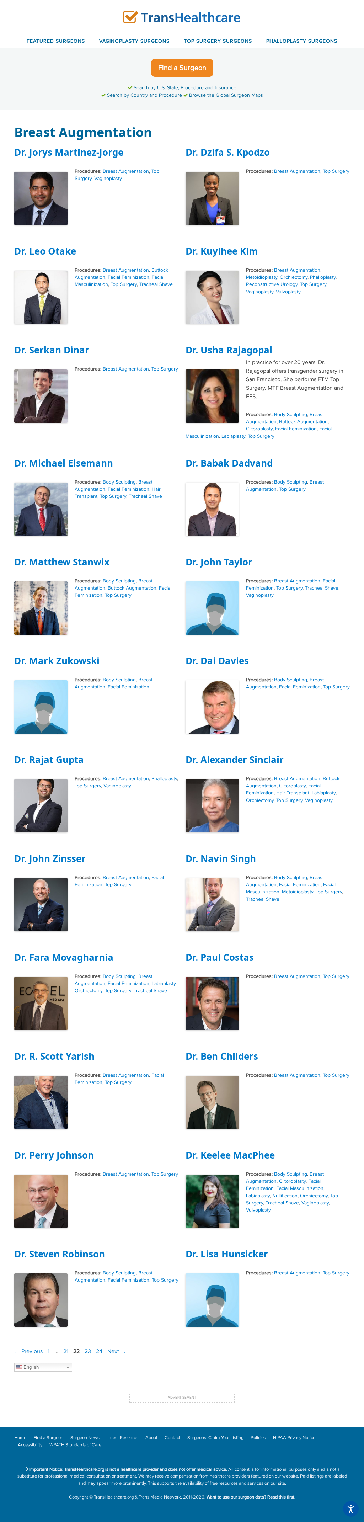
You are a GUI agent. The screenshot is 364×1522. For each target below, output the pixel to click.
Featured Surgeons (56, 41)
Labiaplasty (233, 436)
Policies (258, 1438)
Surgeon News (85, 1438)
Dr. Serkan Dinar (51, 350)
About (151, 1438)
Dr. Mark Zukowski (57, 660)
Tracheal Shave (156, 284)
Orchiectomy (293, 277)
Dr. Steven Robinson (59, 1253)
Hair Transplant (292, 793)
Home (20, 1438)
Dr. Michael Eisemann (63, 463)
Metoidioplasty (261, 277)
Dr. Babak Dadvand (229, 463)
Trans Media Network (160, 1497)
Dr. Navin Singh (221, 858)
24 (100, 1351)
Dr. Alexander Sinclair (235, 759)
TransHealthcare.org (114, 1497)
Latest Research (122, 1438)
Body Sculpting (290, 414)
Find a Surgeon (182, 68)
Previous (28, 1351)
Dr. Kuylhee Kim (222, 251)
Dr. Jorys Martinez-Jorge (68, 152)
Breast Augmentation (126, 171)
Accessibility (30, 1445)
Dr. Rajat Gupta (49, 759)
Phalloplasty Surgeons (301, 41)
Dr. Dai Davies (217, 660)
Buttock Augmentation (303, 422)
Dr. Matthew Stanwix (61, 561)
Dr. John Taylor (219, 561)
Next (116, 1351)
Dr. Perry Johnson (54, 1155)
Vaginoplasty (108, 178)
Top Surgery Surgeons (218, 41)
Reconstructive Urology (272, 284)
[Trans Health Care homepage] (182, 17)
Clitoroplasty (259, 429)
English (30, 1367)
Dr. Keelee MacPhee (230, 1155)
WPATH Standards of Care (75, 1445)
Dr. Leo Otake (45, 251)
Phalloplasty (323, 277)
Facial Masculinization (299, 1188)
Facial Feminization (128, 277)
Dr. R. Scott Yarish (54, 1056)
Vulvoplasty (288, 292)
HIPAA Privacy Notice (294, 1438)
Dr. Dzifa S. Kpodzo (228, 152)
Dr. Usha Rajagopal (229, 350)
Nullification (285, 1196)
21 (66, 1351)
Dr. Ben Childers (222, 1056)
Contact (172, 1438)
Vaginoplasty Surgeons (134, 41)
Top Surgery (336, 171)
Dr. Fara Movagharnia (63, 957)
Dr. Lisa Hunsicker (227, 1253)
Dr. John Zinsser (50, 858)
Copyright (78, 1497)
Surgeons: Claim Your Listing (215, 1438)
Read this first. (281, 1497)
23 (88, 1351)
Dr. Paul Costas (220, 957)
